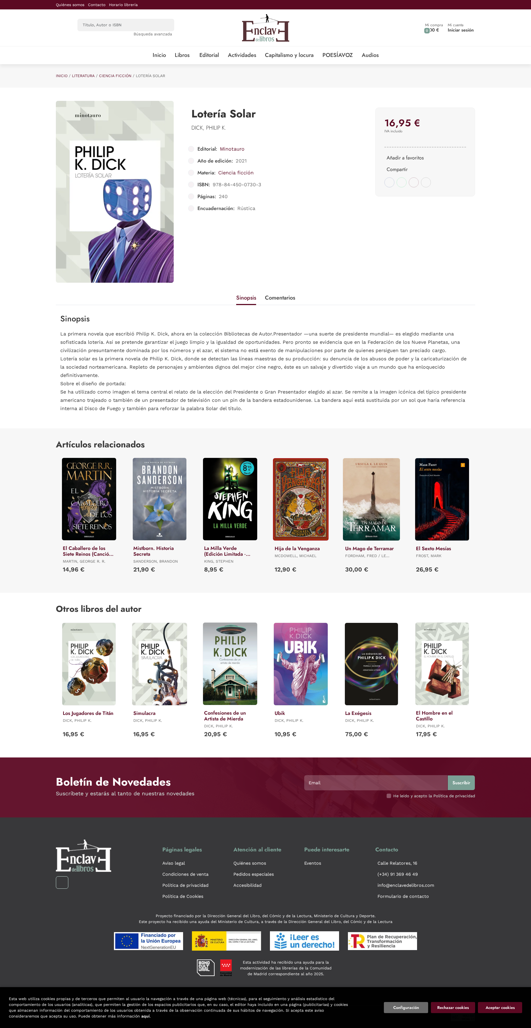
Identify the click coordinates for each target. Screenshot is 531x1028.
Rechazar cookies (453, 1007)
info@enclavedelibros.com (406, 885)
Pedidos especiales (253, 874)
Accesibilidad (247, 885)
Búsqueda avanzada (153, 34)
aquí (145, 1016)
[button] (434, 28)
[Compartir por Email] (414, 182)
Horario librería (123, 5)
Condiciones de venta (185, 874)
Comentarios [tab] (280, 298)
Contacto (96, 5)
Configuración (406, 1007)
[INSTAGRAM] (62, 882)
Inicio (61, 76)
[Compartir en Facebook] (389, 182)
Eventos (312, 863)
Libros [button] (182, 55)
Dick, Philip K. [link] (208, 128)
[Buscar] (165, 25)
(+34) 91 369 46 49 (398, 874)
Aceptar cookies (500, 1007)
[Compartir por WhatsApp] (402, 182)
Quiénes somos (70, 5)
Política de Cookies (182, 896)
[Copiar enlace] (426, 182)
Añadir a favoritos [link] (405, 157)
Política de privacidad (185, 885)
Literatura (83, 76)
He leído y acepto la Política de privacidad (434, 796)
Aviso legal (173, 863)
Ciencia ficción (115, 76)
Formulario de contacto (403, 896)
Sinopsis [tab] (246, 298)
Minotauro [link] (232, 149)
